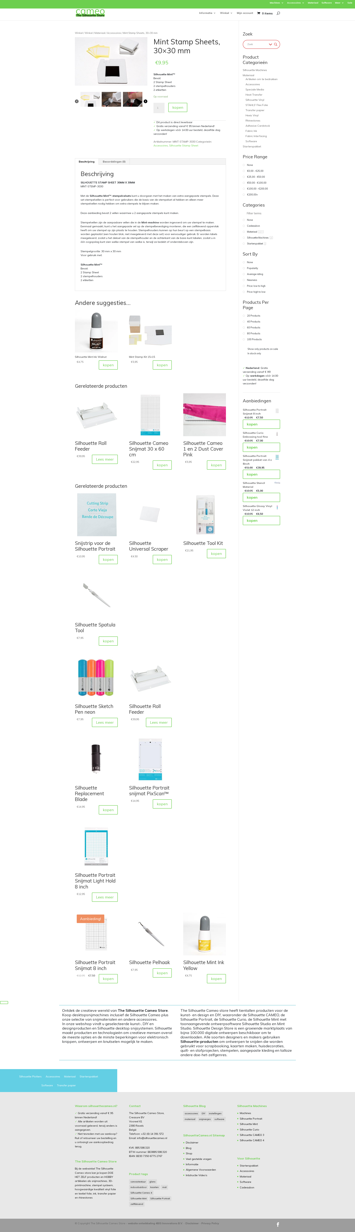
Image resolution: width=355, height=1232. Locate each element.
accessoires (191, 1113)
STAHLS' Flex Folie (257, 105)
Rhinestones (253, 120)
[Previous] (77, 101)
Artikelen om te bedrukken (262, 79)
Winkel (224, 13)
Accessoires (294, 3)
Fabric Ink (251, 131)
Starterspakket (252, 146)
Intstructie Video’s (196, 1175)
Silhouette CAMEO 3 (252, 1135)
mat (164, 1187)
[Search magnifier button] (275, 44)
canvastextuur (138, 1181)
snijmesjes (205, 1119)
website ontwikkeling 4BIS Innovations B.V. (155, 1223)
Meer (337, 3)
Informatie (205, 13)
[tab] (87, 161)
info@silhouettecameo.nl (151, 1138)
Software (327, 3)
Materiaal (313, 3)
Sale (349, 3)
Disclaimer (192, 1142)
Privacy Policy (210, 1223)
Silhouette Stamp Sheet (183, 145)
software (219, 1119)
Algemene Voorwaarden (201, 1169)
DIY (203, 1113)
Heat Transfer (254, 94)
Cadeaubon (247, 1187)
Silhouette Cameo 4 (141, 1192)
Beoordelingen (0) (114, 161)
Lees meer (105, 459)
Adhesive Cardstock (258, 125)
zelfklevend (137, 1204)
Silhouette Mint (139, 1198)
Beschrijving (86, 161)
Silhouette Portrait (160, 1198)
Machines (275, 3)
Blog (188, 1148)
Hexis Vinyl (252, 115)
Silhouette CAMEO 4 (252, 1140)
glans (152, 1181)
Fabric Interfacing (256, 136)
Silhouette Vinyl (255, 100)
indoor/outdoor (139, 1187)
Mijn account (245, 13)
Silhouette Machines (255, 70)
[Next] (145, 101)
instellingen (215, 1113)
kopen (177, 107)
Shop (189, 1153)
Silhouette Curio (249, 1129)
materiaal (190, 1119)
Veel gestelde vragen (199, 1159)
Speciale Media (255, 89)
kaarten (154, 1187)
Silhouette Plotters (30, 1076)
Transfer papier (255, 110)
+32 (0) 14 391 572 (152, 1133)
